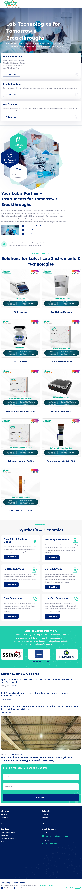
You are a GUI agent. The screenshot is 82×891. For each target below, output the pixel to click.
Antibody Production (57, 539)
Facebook (45, 814)
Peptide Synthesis (14, 569)
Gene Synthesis (53, 569)
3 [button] (41, 661)
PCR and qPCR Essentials (8, 838)
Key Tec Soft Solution (46, 886)
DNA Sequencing (13, 598)
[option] (41, 35)
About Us (4, 814)
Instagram (45, 817)
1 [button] (34, 661)
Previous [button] (4, 35)
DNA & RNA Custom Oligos (15, 540)
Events (3, 821)
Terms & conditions (19, 883)
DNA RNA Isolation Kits (8, 832)
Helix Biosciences (17, 754)
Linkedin (44, 821)
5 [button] (48, 661)
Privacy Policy (5, 883)
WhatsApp (45, 824)
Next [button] (78, 35)
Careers (3, 824)
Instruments (4, 835)
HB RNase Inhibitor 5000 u (20, 461)
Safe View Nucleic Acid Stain (61, 461)
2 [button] (37, 661)
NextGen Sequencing (57, 598)
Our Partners (4, 817)
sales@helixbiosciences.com (57, 836)
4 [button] (45, 661)
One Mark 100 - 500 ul (20, 510)
